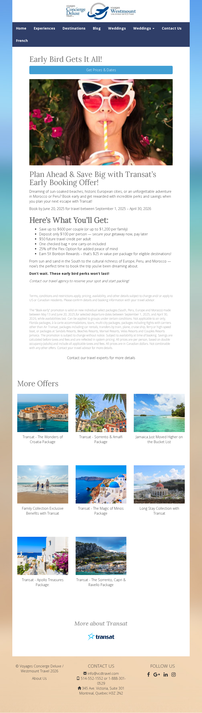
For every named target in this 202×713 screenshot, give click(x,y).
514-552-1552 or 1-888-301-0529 (103, 681)
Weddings (117, 28)
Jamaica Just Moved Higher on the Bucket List (159, 439)
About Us (39, 678)
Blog (97, 28)
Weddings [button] (142, 28)
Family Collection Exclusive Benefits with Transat (43, 511)
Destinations (74, 28)
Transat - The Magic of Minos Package (101, 511)
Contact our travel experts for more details (101, 357)
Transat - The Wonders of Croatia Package (43, 439)
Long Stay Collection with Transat (159, 511)
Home (21, 28)
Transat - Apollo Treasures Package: (43, 582)
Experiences (44, 28)
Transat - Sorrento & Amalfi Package (100, 439)
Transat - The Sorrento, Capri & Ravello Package (101, 582)
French (22, 40)
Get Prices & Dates (101, 70)
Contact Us (172, 28)
